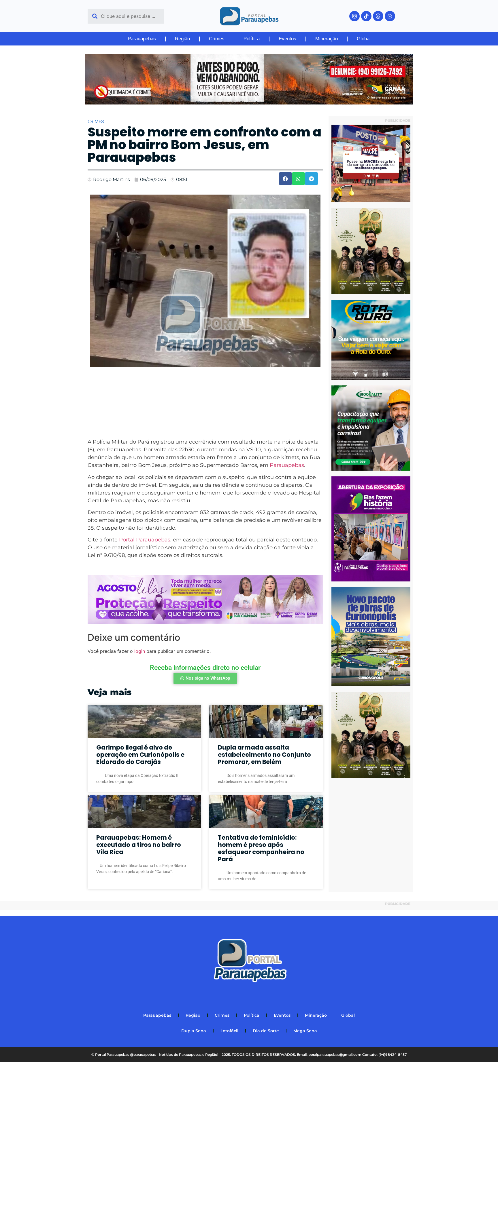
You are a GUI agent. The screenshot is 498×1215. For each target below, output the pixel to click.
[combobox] (126, 16)
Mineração (326, 38)
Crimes (217, 38)
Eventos (287, 38)
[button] (285, 178)
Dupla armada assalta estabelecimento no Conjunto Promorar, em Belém (264, 754)
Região (182, 38)
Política (252, 38)
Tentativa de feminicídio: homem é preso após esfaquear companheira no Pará (261, 848)
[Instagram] (354, 16)
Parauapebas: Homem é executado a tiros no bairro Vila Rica (138, 844)
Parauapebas (142, 38)
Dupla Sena (193, 1030)
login (139, 651)
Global (364, 38)
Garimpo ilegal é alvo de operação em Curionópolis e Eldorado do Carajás (140, 754)
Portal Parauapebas (144, 540)
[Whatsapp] (390, 16)
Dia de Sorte (266, 1030)
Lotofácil (229, 1030)
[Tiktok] (366, 16)
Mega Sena (305, 1030)
